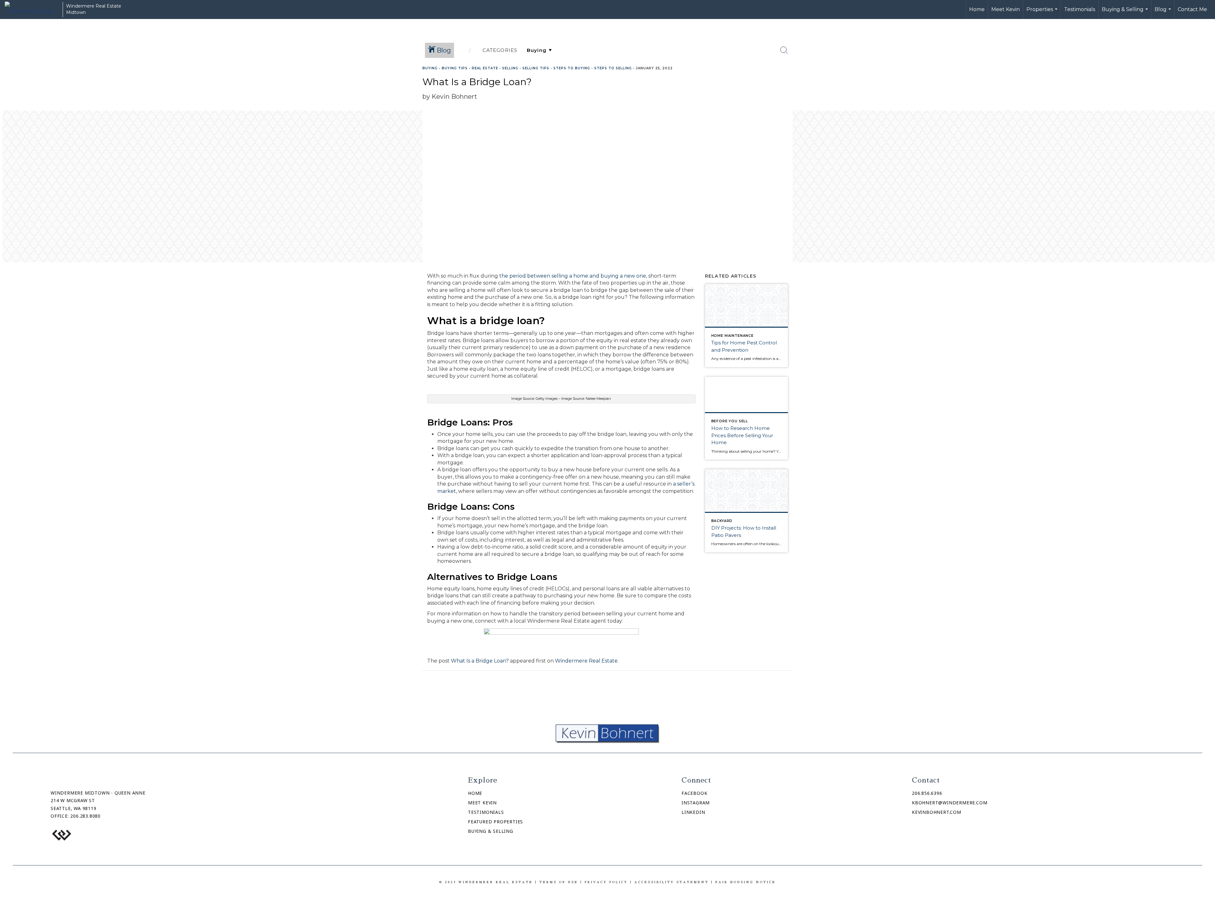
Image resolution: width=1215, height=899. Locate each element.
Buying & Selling (1126, 12)
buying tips (455, 68)
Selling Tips (535, 68)
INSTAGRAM (696, 803)
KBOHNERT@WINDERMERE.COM (949, 803)
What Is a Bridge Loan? (480, 661)
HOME (475, 793)
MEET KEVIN (482, 803)
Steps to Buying (571, 68)
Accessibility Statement (671, 882)
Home (977, 9)
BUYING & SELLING (490, 831)
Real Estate (485, 68)
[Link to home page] (32, 9)
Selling (510, 68)
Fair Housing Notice (745, 882)
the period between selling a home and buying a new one (572, 276)
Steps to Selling (613, 68)
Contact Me (1192, 9)
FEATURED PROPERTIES (495, 822)
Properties (1042, 12)
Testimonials (1079, 9)
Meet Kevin (1005, 9)
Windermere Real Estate (586, 661)
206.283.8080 (85, 816)
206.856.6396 (927, 793)
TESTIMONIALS (486, 812)
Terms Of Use (558, 882)
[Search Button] (784, 50)
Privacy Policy (606, 882)
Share (1205, 80)
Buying (430, 68)
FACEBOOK (694, 793)
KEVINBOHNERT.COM (936, 812)
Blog (1164, 12)
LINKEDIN (693, 812)
